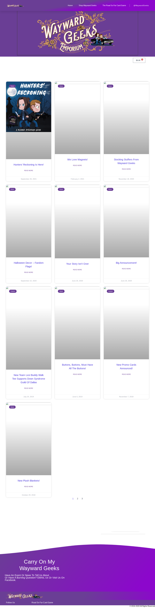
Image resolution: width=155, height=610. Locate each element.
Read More (28, 170)
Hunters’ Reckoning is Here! (29, 164)
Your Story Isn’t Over (77, 263)
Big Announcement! (126, 262)
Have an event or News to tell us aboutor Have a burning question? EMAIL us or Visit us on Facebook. (35, 577)
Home (70, 5)
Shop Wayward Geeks (88, 5)
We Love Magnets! (77, 159)
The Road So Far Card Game (114, 5)
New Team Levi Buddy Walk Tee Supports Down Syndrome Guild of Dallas (28, 379)
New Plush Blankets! (29, 480)
